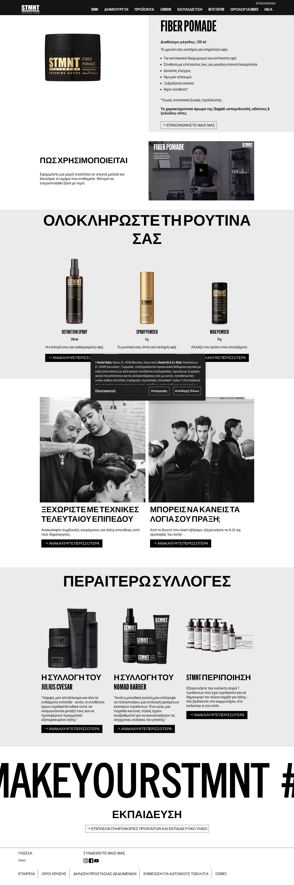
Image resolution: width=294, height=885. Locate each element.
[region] (148, 377)
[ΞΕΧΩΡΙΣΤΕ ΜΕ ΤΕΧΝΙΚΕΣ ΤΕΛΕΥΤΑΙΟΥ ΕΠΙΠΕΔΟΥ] (92, 473)
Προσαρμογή (105, 390)
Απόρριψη (159, 391)
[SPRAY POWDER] (147, 308)
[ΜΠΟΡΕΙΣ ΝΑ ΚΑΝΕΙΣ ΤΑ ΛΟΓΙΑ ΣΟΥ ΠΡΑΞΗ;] (201, 473)
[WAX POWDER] (219, 308)
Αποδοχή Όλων (187, 391)
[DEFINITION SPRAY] (74, 308)
